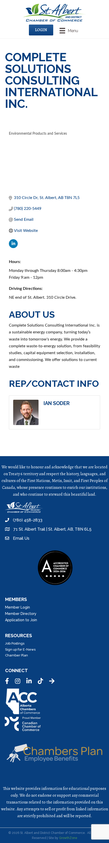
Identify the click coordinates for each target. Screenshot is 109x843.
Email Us (21, 538)
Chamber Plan (16, 655)
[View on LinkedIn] (13, 247)
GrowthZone (68, 838)
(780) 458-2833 (27, 520)
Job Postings (14, 643)
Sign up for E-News (20, 649)
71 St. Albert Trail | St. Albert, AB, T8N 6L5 (52, 529)
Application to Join (21, 620)
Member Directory (21, 614)
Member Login (17, 607)
